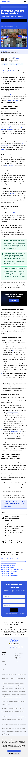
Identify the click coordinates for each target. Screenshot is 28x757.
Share (19, 64)
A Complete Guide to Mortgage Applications (12, 559)
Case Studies (4, 656)
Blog (3, 659)
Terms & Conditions (19, 653)
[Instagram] (16, 647)
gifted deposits (16, 197)
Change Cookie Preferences (18, 658)
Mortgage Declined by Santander (9, 575)
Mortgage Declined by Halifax (8, 565)
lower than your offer (12, 412)
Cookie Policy (17, 655)
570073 (8, 704)
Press (3, 669)
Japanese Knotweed (16, 431)
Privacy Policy (18, 660)
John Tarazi (16, 58)
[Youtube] (22, 647)
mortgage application (13, 95)
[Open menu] (25, 2)
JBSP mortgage (17, 212)
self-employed (9, 165)
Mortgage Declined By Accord (8, 563)
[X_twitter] (13, 647)
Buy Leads (4, 661)
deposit (14, 350)
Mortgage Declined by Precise (8, 573)
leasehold (3, 149)
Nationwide (11, 71)
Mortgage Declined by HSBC (8, 567)
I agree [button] (14, 750)
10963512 (11, 676)
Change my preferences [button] (14, 753)
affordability (15, 100)
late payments (10, 126)
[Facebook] (10, 647)
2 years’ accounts (8, 167)
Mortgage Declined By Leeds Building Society (12, 569)
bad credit (8, 100)
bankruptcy (10, 129)
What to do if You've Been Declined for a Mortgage (13, 561)
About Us (3, 654)
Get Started (14, 20)
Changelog (5, 64)
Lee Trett (15, 57)
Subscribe (14, 610)
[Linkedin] (19, 647)
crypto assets (10, 193)
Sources (12, 64)
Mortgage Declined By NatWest (9, 571)
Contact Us (4, 667)
